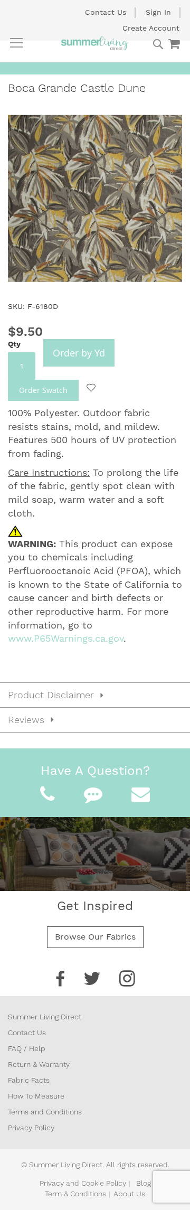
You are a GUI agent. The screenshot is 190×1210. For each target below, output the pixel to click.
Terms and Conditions (45, 1112)
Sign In (158, 12)
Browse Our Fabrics (95, 937)
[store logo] (95, 43)
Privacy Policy (31, 1127)
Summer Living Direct (44, 1016)
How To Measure (36, 1096)
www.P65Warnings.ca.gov (66, 638)
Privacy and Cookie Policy (83, 1183)
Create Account (150, 28)
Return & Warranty (39, 1064)
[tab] (95, 695)
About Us (129, 1193)
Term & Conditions (75, 1193)
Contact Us (105, 12)
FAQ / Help (26, 1048)
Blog (143, 1183)
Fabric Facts (29, 1080)
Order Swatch (43, 390)
